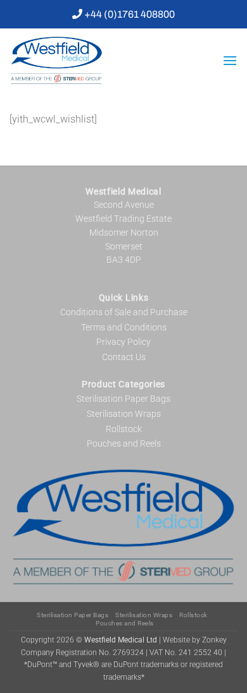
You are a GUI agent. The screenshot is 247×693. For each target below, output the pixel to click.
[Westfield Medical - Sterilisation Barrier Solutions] (105, 60)
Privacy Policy (123, 342)
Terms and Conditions (124, 327)
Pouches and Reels (124, 443)
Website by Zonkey (195, 640)
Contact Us (124, 357)
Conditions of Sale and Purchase (123, 312)
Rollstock (124, 429)
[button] (230, 60)
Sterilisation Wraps (124, 414)
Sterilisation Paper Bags (123, 399)
